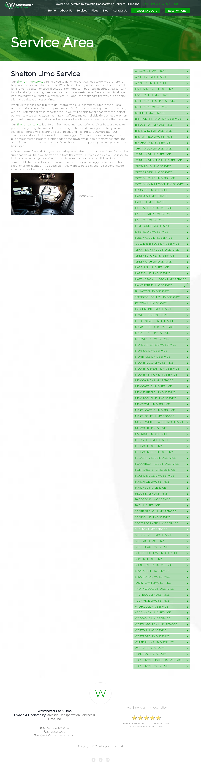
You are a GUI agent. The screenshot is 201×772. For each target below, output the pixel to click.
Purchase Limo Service (152, 481)
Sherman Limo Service (151, 541)
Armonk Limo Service (151, 83)
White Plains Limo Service (154, 642)
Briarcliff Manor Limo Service (158, 118)
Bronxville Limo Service (153, 130)
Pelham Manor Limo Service (156, 452)
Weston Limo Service (150, 630)
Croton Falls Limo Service (155, 178)
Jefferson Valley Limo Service (158, 297)
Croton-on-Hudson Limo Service (160, 184)
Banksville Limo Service (153, 95)
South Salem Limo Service (154, 565)
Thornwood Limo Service (154, 588)
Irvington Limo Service (152, 291)
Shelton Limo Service (151, 529)
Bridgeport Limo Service (154, 124)
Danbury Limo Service (151, 196)
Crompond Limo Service (153, 166)
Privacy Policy (157, 707)
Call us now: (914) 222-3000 (160, 4)
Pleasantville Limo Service (155, 457)
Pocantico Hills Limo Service (157, 463)
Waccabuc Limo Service (152, 618)
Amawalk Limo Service (151, 71)
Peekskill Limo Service (152, 440)
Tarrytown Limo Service (153, 582)
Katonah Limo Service (151, 303)
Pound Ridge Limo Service (154, 475)
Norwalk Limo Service (151, 428)
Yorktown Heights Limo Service (159, 660)
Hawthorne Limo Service (153, 285)
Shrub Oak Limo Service (152, 547)
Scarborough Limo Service (155, 511)
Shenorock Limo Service (153, 535)
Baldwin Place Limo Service (156, 89)
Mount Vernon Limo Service (156, 374)
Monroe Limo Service (151, 350)
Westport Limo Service (152, 636)
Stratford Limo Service (152, 576)
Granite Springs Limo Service (157, 249)
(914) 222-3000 (56, 731)
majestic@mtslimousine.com (56, 735)
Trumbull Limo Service (152, 594)
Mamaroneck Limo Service (155, 327)
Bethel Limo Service (150, 112)
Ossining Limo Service (151, 434)
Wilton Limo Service (150, 648)
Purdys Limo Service (150, 487)
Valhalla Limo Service (151, 606)
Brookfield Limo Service (153, 136)
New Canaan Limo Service (154, 380)
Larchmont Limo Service (153, 309)
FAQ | (131, 707)
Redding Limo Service (151, 493)
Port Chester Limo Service (155, 469)
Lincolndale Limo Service (154, 321)
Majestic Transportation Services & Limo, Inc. (112, 4)
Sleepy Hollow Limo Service (156, 553)
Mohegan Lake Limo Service (155, 344)
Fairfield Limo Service (151, 231)
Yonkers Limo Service (151, 654)
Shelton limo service (30, 81)
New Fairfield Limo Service (155, 392)
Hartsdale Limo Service (153, 273)
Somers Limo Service (150, 559)
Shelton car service (29, 124)
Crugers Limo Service (151, 190)
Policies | (142, 707)
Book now (85, 196)
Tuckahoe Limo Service (152, 600)
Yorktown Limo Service (152, 666)
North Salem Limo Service (154, 416)
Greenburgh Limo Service (154, 255)
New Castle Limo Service (153, 386)
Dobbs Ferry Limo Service (154, 208)
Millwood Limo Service (152, 339)
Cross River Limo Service (153, 172)
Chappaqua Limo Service (153, 148)
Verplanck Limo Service (153, 612)
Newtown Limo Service (152, 404)
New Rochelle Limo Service (156, 398)
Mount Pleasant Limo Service (157, 368)
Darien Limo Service (150, 202)
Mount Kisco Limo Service (154, 362)
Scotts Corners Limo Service (156, 523)
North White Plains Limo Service (159, 422)
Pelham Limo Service (150, 446)
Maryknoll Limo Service (153, 333)
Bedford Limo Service (151, 106)
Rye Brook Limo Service (152, 499)
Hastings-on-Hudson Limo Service (160, 279)
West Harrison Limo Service (156, 624)
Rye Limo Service (147, 505)
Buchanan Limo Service (152, 142)
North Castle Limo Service (155, 410)
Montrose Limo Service (152, 356)
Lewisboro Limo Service (153, 315)
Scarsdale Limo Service (153, 517)
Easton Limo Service (150, 220)
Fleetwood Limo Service (153, 237)
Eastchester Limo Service (154, 214)
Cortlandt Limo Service (153, 154)
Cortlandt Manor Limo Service (158, 160)
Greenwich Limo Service (153, 261)
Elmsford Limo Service (152, 225)
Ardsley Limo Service (151, 77)
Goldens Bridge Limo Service (157, 243)
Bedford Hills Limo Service (156, 101)
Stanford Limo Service (152, 570)
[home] (19, 4)
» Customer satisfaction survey (146, 726)
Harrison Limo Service (152, 267)
